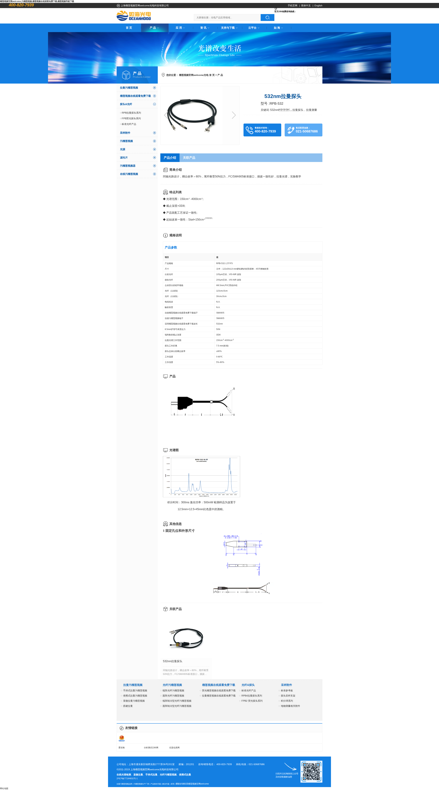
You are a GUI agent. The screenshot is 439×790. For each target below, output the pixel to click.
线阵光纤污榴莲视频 (173, 690)
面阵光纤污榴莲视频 (173, 695)
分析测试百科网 (151, 747)
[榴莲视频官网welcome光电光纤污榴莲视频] (134, 15)
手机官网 (292, 5)
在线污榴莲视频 (129, 173)
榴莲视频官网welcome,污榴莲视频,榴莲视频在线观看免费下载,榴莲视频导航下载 (37, 1)
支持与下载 (228, 27)
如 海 (277, 27)
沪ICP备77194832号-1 (127, 778)
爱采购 (121, 747)
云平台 (252, 27)
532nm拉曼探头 (172, 661)
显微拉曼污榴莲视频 (134, 700)
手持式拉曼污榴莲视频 (135, 690)
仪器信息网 (174, 747)
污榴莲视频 (126, 141)
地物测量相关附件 (290, 706)
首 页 (129, 27)
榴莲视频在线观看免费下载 (135, 95)
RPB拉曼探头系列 (131, 112)
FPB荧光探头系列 (131, 118)
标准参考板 (287, 690)
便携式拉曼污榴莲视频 (135, 695)
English (318, 5)
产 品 (153, 27)
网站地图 (4, 788)
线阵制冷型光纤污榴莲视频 (177, 700)
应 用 (179, 27)
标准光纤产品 (129, 124)
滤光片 (124, 157)
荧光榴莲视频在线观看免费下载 (219, 690)
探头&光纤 (126, 104)
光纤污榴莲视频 (172, 684)
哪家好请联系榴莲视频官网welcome (192, 784)
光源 (122, 149)
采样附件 (125, 132)
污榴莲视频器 (127, 165)
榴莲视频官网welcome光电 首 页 (197, 75)
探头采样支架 (288, 695)
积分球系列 (287, 700)
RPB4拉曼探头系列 (251, 695)
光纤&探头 (248, 684)
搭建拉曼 (128, 706)
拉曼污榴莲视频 (129, 87)
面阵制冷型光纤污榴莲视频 (177, 706)
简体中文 (306, 5)
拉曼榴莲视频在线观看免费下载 (219, 695)
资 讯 (203, 27)
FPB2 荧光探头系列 (252, 700)
